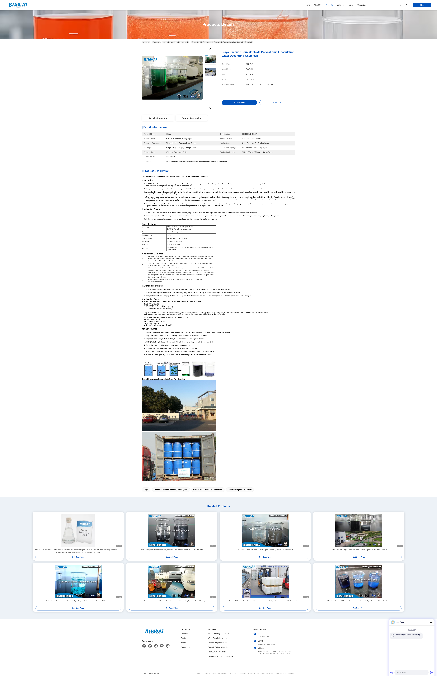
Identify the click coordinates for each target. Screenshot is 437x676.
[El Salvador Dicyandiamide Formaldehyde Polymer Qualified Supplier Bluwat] (265, 530)
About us (184, 634)
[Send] (431, 672)
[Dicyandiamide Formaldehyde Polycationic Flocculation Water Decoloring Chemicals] (172, 78)
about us (317, 5)
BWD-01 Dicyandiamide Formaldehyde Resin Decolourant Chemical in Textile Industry (172, 550)
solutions (340, 5)
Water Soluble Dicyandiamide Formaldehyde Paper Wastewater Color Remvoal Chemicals (78, 601)
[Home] (154, 634)
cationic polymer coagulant (240, 490)
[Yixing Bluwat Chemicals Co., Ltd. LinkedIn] (150, 645)
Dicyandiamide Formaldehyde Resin (176, 42)
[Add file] (392, 672)
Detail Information (158, 118)
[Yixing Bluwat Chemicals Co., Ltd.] (18, 5)
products (329, 5)
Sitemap (156, 673)
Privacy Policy (147, 673)
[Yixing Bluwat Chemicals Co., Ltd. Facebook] (144, 645)
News (183, 643)
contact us (361, 5)
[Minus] (431, 622)
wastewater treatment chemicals (207, 490)
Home (307, 5)
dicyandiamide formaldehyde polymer (170, 490)
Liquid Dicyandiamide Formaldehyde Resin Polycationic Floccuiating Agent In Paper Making (172, 601)
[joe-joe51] (168, 645)
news (351, 5)
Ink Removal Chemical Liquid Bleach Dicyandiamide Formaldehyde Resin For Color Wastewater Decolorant (265, 601)
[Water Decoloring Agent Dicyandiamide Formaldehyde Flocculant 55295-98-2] (359, 530)
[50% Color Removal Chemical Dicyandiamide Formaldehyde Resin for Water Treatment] (359, 581)
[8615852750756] (156, 645)
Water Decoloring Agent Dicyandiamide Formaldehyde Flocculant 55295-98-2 (359, 550)
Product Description (191, 118)
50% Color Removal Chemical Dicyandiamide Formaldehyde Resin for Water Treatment (358, 601)
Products (156, 42)
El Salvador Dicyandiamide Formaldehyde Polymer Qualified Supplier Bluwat (265, 550)
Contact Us (185, 647)
